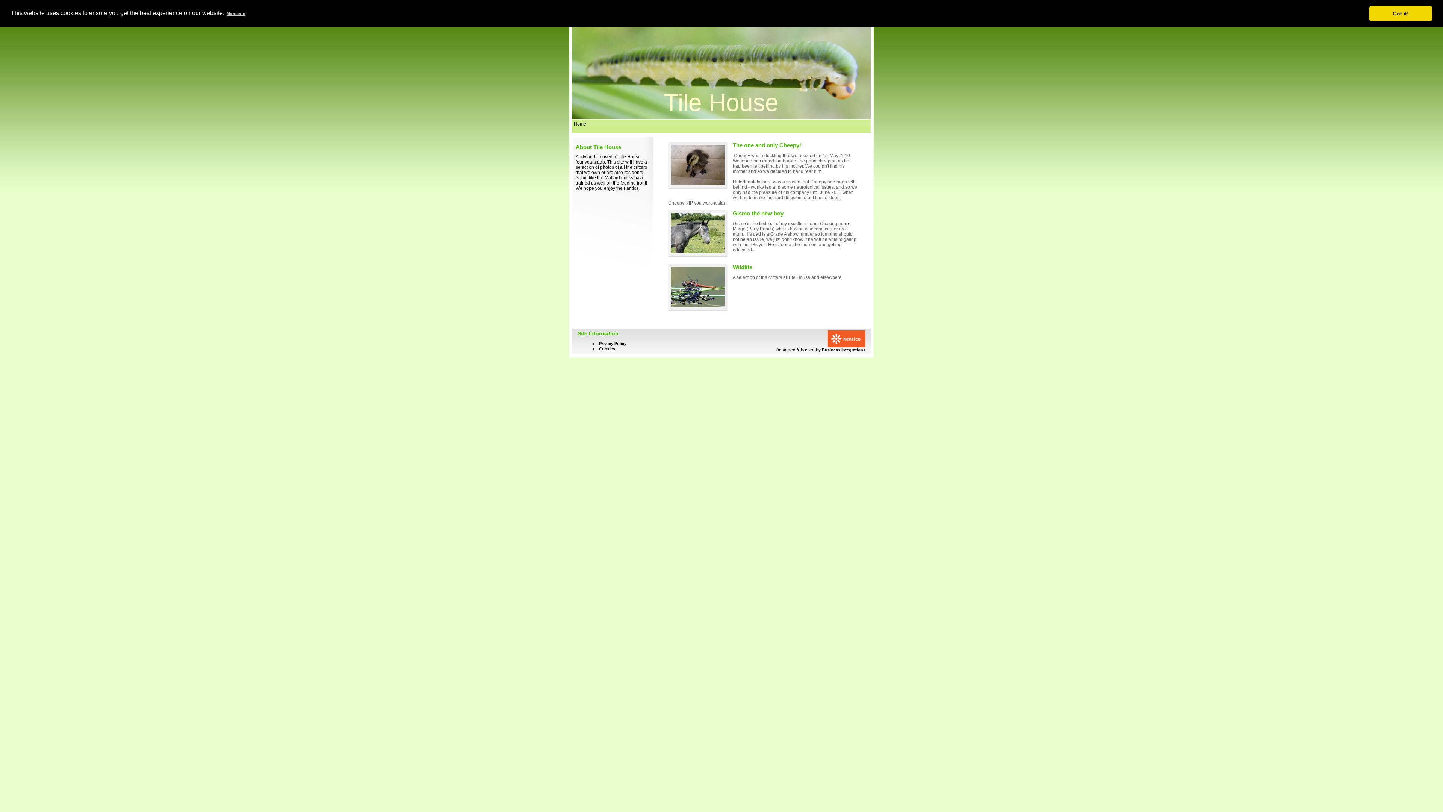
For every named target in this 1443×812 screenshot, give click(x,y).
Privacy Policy (612, 343)
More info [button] (236, 13)
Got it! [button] (1401, 14)
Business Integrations (843, 350)
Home (580, 124)
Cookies (607, 349)
